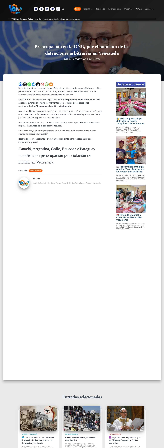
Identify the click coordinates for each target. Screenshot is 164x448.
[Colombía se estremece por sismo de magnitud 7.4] (82, 430)
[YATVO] (24, 188)
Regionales (87, 9)
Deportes (128, 9)
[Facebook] (41, 9)
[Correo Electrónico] (36, 9)
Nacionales (100, 9)
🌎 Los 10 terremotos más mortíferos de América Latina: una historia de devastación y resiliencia (38, 440)
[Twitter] (47, 9)
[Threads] (38, 84)
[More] (51, 84)
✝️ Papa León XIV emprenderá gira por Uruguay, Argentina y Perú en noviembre (124, 440)
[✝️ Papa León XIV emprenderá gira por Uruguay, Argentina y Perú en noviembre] (125, 430)
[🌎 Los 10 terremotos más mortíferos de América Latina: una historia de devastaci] (38, 430)
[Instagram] (58, 9)
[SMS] (47, 84)
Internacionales (114, 9)
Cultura (138, 9)
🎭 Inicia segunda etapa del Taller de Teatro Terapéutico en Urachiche (130, 121)
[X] (25, 84)
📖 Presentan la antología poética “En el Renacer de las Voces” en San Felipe (130, 169)
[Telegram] (52, 9)
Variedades (150, 9)
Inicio (77, 9)
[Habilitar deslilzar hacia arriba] (159, 443)
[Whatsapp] (29, 84)
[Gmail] (42, 84)
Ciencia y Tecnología (29, 434)
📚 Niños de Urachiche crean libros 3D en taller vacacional (129, 217)
